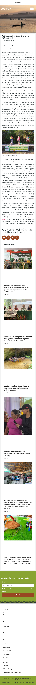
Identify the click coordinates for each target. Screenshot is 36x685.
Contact (5, 662)
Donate (5, 665)
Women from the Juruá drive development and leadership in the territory (17, 454)
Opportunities (7, 651)
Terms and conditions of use (12, 672)
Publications (7, 654)
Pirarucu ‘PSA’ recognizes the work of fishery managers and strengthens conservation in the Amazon (18, 339)
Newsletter (6, 647)
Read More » (7, 294)
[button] (32, 8)
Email (3, 582)
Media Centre (7, 644)
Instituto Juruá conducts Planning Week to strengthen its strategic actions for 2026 (16, 388)
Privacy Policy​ (7, 669)
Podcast (5, 658)
